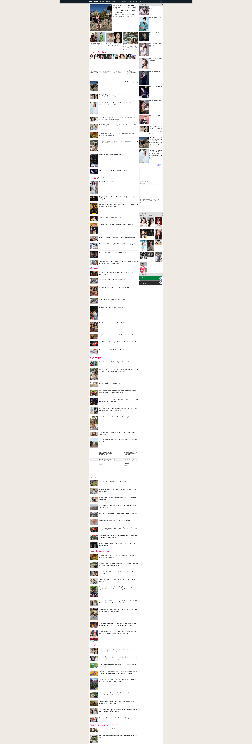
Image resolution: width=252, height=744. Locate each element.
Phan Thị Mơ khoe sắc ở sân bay (108, 178)
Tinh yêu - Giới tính (99, 540)
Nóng (103, 1)
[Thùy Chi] (110, 56)
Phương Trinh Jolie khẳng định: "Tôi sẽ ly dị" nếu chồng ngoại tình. (118, 240)
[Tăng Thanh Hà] (95, 56)
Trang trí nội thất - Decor (103, 713)
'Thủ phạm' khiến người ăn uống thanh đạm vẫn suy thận (115, 706)
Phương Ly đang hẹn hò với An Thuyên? (110, 151)
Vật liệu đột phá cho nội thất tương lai (110, 717)
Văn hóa (114, 1)
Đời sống (108, 1)
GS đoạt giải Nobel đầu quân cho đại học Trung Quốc (114, 508)
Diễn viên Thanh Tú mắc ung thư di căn (110, 214)
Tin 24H (143, 206)
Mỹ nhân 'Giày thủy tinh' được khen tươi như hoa (113, 167)
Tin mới (143, 4)
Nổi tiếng (135, 1)
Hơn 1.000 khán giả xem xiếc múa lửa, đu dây (112, 276)
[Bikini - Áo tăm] (113, 56)
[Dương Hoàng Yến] (133, 58)
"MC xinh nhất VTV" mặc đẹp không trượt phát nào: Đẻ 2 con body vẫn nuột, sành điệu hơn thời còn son (124, 8)
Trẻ (119, 1)
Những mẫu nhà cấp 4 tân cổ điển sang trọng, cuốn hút (115, 735)
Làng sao (141, 1)
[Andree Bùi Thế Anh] (106, 56)
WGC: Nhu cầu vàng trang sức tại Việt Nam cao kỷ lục (115, 469)
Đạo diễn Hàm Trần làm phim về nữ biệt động (112, 319)
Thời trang (123, 1)
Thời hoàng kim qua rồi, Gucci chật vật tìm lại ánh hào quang (117, 358)
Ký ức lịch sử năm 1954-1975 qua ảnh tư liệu (112, 346)
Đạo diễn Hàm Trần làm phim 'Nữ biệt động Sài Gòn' (114, 284)
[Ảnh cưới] (133, 55)
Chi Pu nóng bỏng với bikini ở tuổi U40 (110, 379)
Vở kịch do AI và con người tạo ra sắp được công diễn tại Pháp (117, 331)
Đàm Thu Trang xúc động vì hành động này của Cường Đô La (117, 233)
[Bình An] (128, 56)
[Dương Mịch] (91, 56)
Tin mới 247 (144, 267)
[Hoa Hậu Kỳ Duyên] (98, 56)
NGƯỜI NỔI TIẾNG (147, 208)
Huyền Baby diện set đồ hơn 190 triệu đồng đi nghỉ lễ (114, 413)
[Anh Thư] (102, 56)
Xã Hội (93, 466)
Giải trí (130, 1)
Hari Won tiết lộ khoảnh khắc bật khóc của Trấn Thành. (115, 249)
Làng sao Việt (97, 174)
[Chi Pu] (116, 56)
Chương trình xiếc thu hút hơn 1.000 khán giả (112, 296)
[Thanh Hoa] (122, 56)
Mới (100, 1)
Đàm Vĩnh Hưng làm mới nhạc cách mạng (111, 304)
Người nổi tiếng (98, 52)
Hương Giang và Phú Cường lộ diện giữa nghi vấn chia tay (116, 220)
